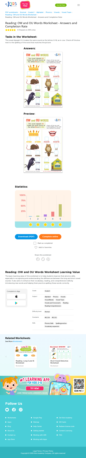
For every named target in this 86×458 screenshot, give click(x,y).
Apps (9, 422)
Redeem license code (66, 426)
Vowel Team (66, 12)
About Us (11, 431)
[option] (25, 356)
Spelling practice (61, 323)
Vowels (57, 12)
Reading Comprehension (53, 306)
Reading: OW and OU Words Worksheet (20, 15)
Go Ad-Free (61, 5)
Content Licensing (65, 431)
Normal (23, 12)
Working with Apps (40, 439)
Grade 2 (31, 12)
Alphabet (40, 12)
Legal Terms (37, 451)
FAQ (60, 435)
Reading (65, 303)
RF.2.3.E (54, 317)
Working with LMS (39, 435)
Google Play (37, 418)
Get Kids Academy (65, 418)
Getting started (38, 431)
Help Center (37, 426)
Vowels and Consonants (53, 303)
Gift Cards (62, 422)
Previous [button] (6, 357)
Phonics (49, 12)
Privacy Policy (48, 451)
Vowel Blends (49, 300)
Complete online (50, 237)
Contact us (11, 435)
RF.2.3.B (47, 317)
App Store (11, 439)
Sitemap (36, 422)
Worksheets (17, 341)
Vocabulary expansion (52, 326)
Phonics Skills (49, 323)
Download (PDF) (26, 237)
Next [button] (80, 357)
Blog (9, 426)
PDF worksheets (11, 12)
